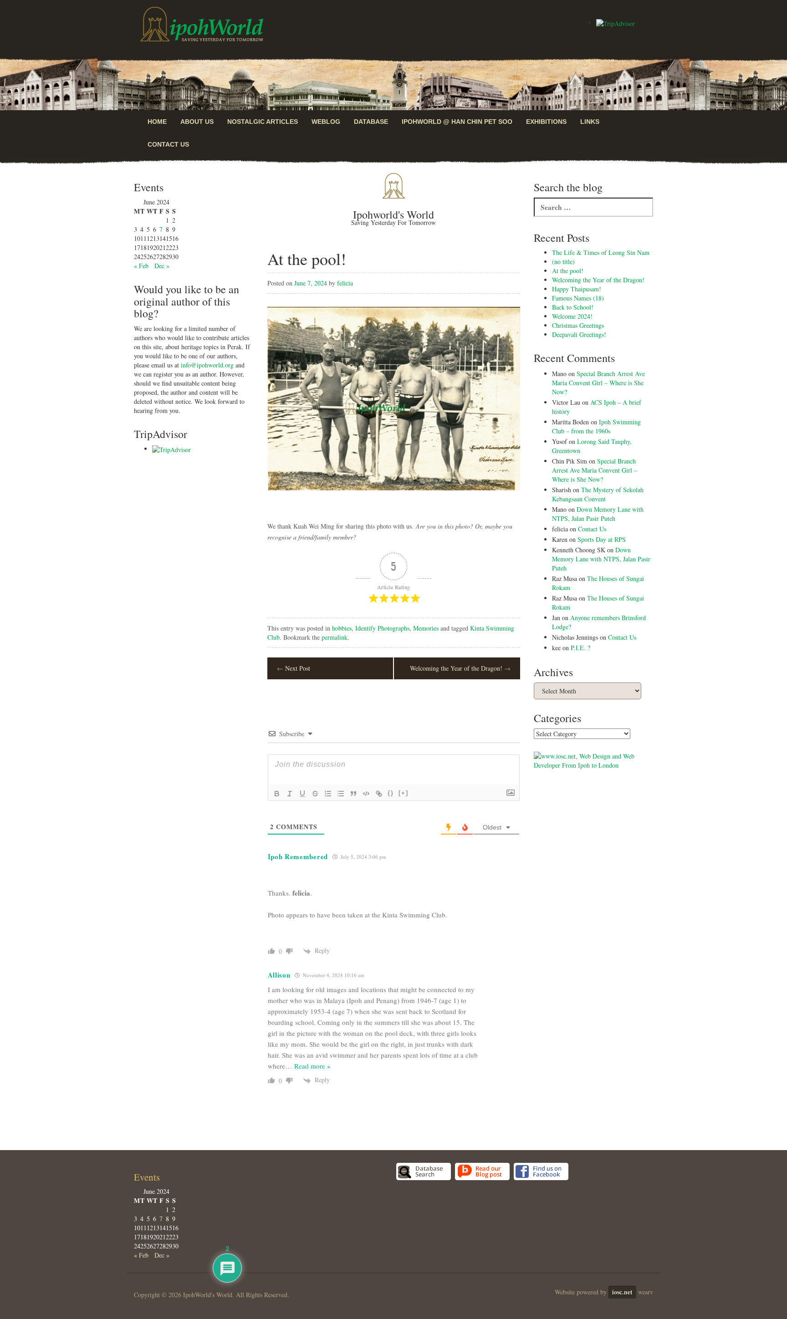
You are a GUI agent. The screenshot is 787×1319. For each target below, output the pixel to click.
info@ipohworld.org (207, 365)
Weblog (326, 121)
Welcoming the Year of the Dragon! (460, 668)
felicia (345, 283)
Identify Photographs (382, 628)
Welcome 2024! (572, 316)
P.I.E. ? (580, 647)
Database (371, 121)
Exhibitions (546, 121)
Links (589, 121)
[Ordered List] (328, 793)
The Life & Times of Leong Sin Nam (600, 252)
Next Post (293, 668)
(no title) (563, 261)
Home (157, 121)
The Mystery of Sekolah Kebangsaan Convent (598, 494)
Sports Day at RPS (601, 539)
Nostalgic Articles (262, 121)
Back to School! (572, 307)
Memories (426, 628)
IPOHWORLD (201, 24)
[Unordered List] (340, 793)
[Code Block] (366, 793)
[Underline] (302, 793)
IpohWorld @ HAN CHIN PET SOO (457, 121)
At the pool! (567, 270)
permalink (335, 637)
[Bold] (277, 793)
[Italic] (289, 793)
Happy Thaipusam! (576, 289)
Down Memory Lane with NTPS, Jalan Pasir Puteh (598, 514)
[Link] (379, 793)
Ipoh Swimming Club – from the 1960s (596, 426)
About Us (197, 121)
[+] (404, 792)
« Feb (141, 265)
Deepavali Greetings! (579, 334)
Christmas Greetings (578, 325)
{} (391, 792)
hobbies (342, 628)
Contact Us (168, 144)
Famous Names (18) (578, 298)
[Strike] (315, 793)
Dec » (161, 265)
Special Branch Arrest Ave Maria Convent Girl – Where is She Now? (598, 382)
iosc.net (622, 1292)
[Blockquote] (353, 793)
